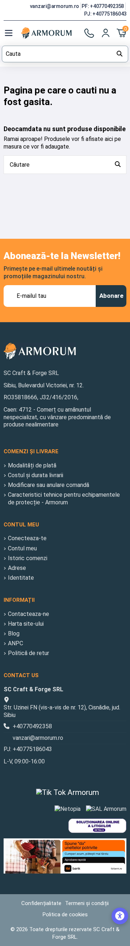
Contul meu (22, 548)
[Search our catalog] (119, 54)
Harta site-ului (26, 623)
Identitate (21, 577)
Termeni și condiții (87, 903)
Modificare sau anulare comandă (48, 485)
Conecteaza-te (27, 538)
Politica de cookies (65, 914)
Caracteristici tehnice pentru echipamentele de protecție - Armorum (64, 498)
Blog (14, 633)
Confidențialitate (41, 903)
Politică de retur (28, 653)
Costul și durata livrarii (35, 475)
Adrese (17, 567)
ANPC (15, 643)
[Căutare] (117, 164)
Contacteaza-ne (28, 613)
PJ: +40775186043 (105, 14)
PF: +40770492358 (103, 6)
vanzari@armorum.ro (55, 6)
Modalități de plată (32, 465)
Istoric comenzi (27, 558)
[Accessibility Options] (120, 916)
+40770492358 (32, 726)
